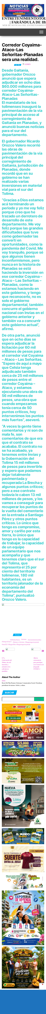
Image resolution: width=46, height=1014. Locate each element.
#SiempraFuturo (7, 642)
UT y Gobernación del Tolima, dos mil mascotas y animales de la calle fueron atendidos (7, 664)
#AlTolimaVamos (15, 640)
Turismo (17, 635)
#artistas (23, 639)
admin (28, 64)
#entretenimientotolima (34, 640)
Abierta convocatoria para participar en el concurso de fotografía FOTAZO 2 (38, 663)
